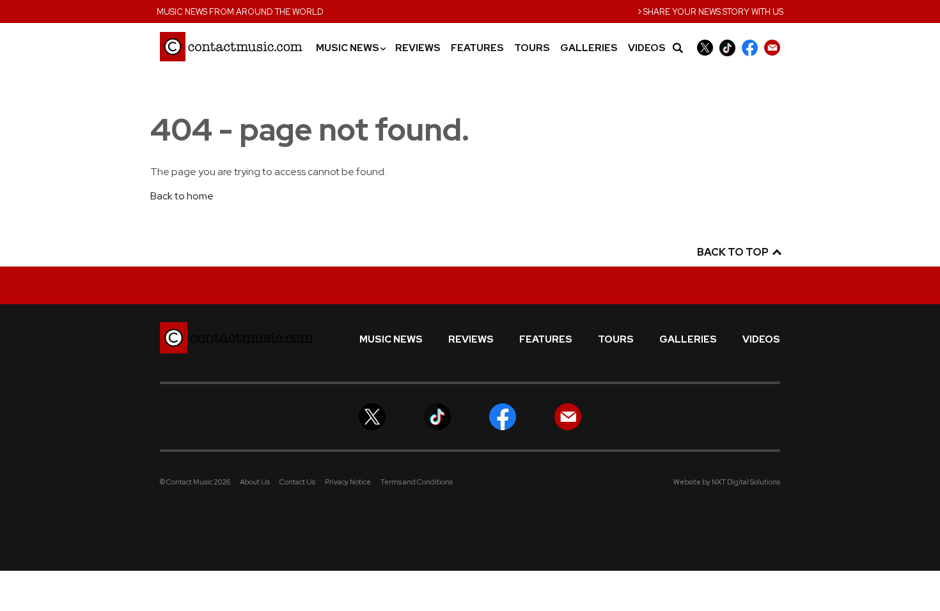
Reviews (418, 48)
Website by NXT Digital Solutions (726, 481)
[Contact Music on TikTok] (727, 48)
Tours (532, 48)
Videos (647, 48)
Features (477, 48)
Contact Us (297, 481)
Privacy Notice (348, 481)
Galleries (589, 48)
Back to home (182, 196)
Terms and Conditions (416, 481)
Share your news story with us (710, 10)
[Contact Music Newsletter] (772, 48)
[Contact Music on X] (705, 48)
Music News (350, 48)
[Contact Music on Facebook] (750, 48)
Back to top (734, 252)
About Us (255, 481)
